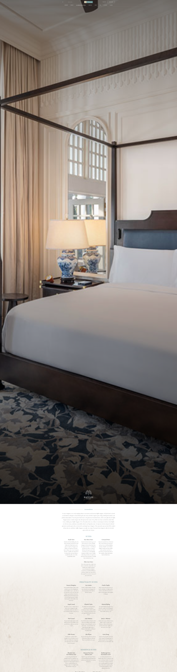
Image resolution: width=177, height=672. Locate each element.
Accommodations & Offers (81, 5)
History (72, 5)
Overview (66, 5)
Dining (96, 5)
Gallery (111, 5)
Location (105, 5)
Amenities (90, 5)
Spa (100, 5)
